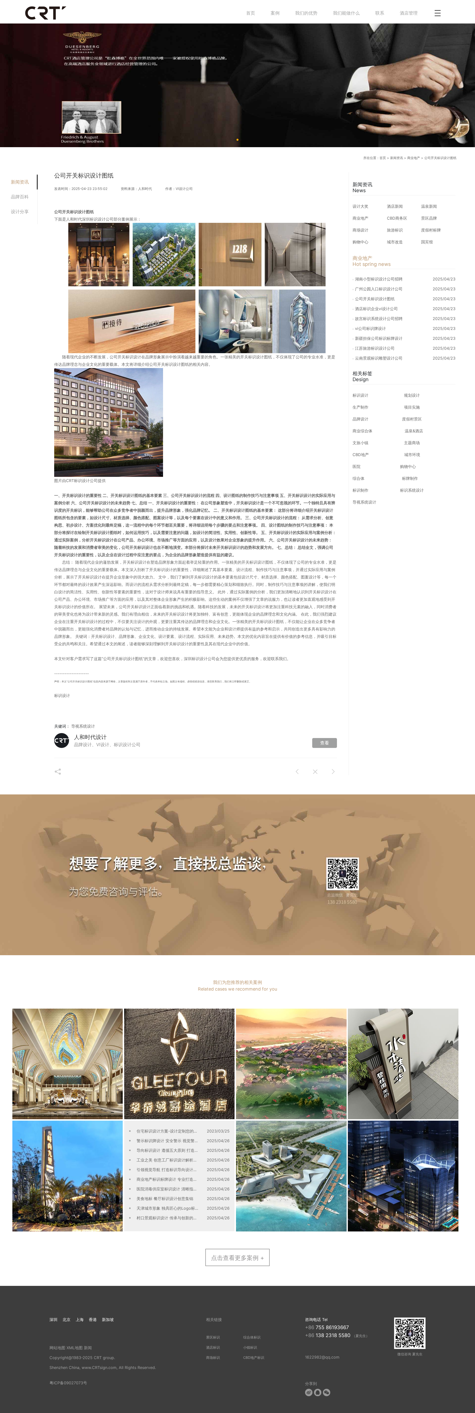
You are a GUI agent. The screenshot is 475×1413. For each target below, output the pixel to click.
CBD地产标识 (253, 1357)
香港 (93, 1319)
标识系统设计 (412, 490)
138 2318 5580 (334, 1335)
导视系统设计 (83, 726)
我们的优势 (306, 13)
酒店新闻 (395, 206)
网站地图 (57, 1347)
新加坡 (108, 1319)
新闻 (88, 1347)
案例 (275, 13)
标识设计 (256, 356)
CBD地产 (361, 454)
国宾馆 (427, 241)
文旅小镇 (360, 442)
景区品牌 (429, 218)
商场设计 (360, 230)
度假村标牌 (431, 230)
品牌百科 (20, 196)
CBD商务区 (397, 218)
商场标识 (213, 1357)
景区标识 (213, 1337)
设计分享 (20, 211)
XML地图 (75, 1347)
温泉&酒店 (414, 430)
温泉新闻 (429, 206)
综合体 (358, 478)
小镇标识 (250, 1347)
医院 (356, 466)
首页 (250, 13)
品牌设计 (360, 419)
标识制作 (360, 490)
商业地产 (413, 158)
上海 (80, 1319)
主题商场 (412, 442)
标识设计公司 (203, 658)
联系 (379, 13)
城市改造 (395, 241)
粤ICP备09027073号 (68, 1382)
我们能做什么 (346, 13)
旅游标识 (395, 230)
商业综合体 (362, 430)
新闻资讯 (396, 158)
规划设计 (412, 395)
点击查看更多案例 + (237, 1257)
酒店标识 (213, 1347)
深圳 (53, 1319)
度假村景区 (412, 419)
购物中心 (360, 241)
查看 (324, 742)
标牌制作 (410, 478)
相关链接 (214, 1319)
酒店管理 (409, 13)
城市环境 (412, 454)
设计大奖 (360, 206)
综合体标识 (252, 1337)
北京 (67, 1319)
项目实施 (412, 407)
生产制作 (360, 407)
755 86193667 (332, 1327)
